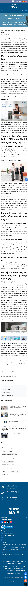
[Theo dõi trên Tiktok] (8, 522)
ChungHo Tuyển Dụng (7, 395)
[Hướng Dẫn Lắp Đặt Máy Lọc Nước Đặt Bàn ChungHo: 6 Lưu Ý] (4, 415)
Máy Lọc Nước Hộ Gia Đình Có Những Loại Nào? (17, 434)
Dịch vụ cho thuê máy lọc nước (10, 371)
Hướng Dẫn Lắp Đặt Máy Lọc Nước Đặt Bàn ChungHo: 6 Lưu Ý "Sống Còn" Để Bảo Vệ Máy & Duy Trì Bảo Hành (18, 414)
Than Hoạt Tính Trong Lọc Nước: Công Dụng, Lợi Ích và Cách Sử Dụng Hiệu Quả (17, 427)
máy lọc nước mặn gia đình (8, 461)
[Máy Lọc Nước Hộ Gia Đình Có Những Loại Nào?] (4, 435)
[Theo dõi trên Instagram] (11, 522)
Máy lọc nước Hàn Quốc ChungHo (9, 454)
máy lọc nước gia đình (7, 451)
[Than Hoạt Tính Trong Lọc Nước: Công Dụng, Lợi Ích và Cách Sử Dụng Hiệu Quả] (4, 428)
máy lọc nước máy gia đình (8, 464)
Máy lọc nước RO (19, 468)
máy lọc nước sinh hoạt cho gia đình (10, 471)
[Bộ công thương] (14, 527)
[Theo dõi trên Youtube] (5, 522)
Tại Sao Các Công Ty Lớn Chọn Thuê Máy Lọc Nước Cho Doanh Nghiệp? (17, 407)
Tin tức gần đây (6, 400)
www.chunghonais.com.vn (13, 540)
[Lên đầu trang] (26, 587)
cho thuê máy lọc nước (18, 284)
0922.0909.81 (11, 500)
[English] (26, 1)
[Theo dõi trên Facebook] (2, 522)
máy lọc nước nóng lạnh (7, 468)
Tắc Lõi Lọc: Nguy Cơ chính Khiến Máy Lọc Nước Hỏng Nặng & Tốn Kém (17, 420)
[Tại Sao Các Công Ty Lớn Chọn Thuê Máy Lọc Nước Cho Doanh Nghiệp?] (4, 408)
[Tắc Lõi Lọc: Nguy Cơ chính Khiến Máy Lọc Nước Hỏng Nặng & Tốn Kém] (4, 421)
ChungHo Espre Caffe (13, 288)
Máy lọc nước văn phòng (7, 474)
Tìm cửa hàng (17, 1)
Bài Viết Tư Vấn (6, 386)
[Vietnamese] (23, 1)
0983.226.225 (11, 535)
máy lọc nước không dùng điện (9, 458)
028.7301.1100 (15, 552)
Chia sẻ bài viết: (6, 376)
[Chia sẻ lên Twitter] (11, 376)
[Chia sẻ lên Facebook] (12, 376)
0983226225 (23, 552)
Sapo (17, 581)
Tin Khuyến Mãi (6, 389)
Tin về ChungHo (6, 392)
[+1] (15, 376)
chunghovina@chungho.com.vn (14, 537)
